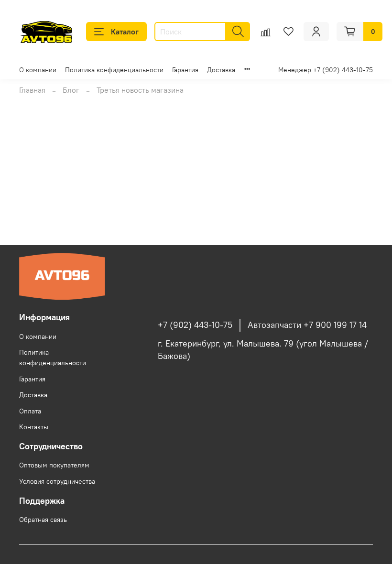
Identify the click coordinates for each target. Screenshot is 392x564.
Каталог (125, 31)
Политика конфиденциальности (114, 69)
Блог (71, 90)
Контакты (33, 427)
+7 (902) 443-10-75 (195, 325)
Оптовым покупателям (54, 465)
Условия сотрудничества (57, 481)
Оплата (30, 411)
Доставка (221, 69)
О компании (37, 69)
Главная (32, 90)
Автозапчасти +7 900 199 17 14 (307, 325)
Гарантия (185, 69)
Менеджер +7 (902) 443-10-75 (325, 69)
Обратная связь (43, 519)
